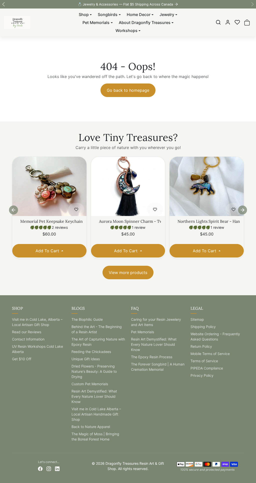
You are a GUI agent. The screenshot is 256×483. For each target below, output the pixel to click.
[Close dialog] (178, 160)
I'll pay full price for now (128, 309)
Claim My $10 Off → (128, 291)
